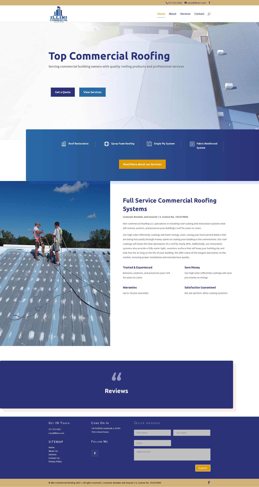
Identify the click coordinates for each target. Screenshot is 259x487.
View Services (92, 92)
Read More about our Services (142, 164)
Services (185, 14)
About (172, 14)
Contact (199, 14)
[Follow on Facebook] (94, 453)
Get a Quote (63, 92)
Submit (202, 468)
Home (161, 14)
